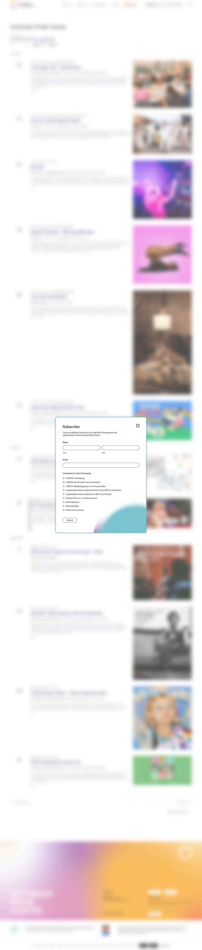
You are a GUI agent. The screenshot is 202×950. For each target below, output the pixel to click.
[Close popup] (137, 425)
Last (103, 452)
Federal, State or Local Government (81, 498)
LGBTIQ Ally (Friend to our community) (83, 482)
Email (65, 459)
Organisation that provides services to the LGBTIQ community (93, 490)
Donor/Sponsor (72, 502)
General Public (72, 506)
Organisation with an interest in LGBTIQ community (89, 494)
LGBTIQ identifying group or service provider (85, 486)
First (64, 452)
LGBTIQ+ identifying (75, 478)
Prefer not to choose (75, 510)
